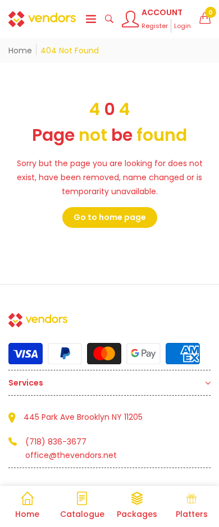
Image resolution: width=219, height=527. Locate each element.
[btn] (91, 19)
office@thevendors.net (71, 455)
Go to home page (110, 217)
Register (155, 25)
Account (162, 12)
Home (20, 50)
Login (182, 25)
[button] (205, 19)
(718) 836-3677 (55, 441)
